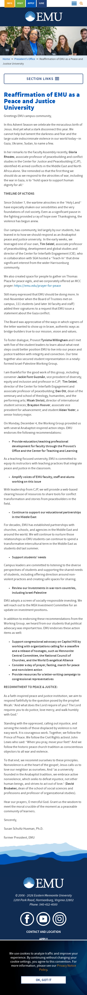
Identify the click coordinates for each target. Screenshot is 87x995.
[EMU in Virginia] (43, 12)
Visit (20, 3)
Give (41, 3)
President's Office (24, 59)
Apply (31, 3)
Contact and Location (43, 932)
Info (9, 3)
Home (6, 59)
